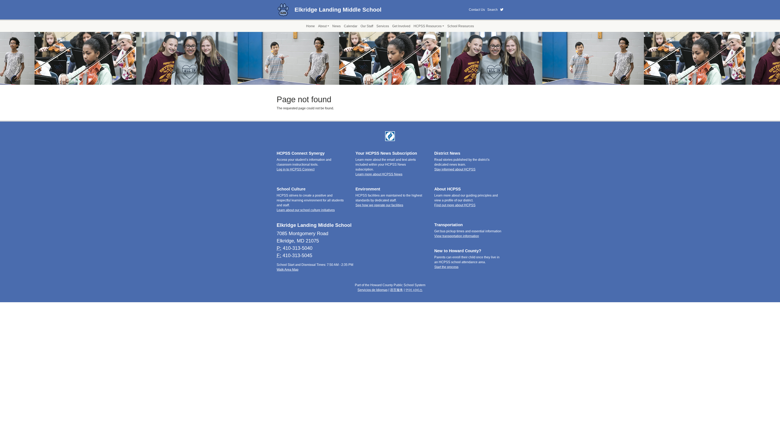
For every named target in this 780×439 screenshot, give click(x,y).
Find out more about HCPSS (455, 205)
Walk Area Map (287, 269)
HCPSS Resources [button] (428, 26)
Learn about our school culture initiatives (306, 210)
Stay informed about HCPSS (455, 169)
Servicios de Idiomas (373, 290)
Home (310, 26)
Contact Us (477, 9)
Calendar (350, 26)
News (336, 26)
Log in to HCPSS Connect (295, 169)
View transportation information (456, 236)
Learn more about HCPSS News (378, 174)
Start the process (446, 267)
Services (382, 26)
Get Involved (401, 26)
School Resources (460, 26)
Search (492, 9)
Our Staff (367, 26)
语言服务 (396, 290)
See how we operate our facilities (379, 205)
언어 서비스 (413, 290)
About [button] (322, 26)
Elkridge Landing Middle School (338, 10)
